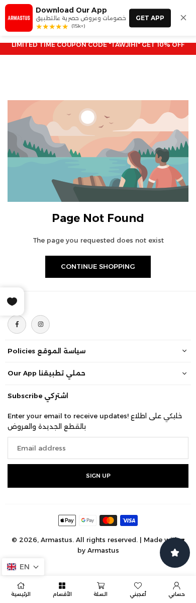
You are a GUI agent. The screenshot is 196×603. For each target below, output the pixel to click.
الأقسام (62, 594)
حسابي (176, 594)
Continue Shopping (98, 266)
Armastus (103, 550)
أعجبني (138, 594)
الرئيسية (21, 594)
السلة (100, 594)
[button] (23, 566)
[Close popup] (183, 17)
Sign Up (98, 475)
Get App (150, 18)
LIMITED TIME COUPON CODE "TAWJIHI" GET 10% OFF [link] (98, 44)
